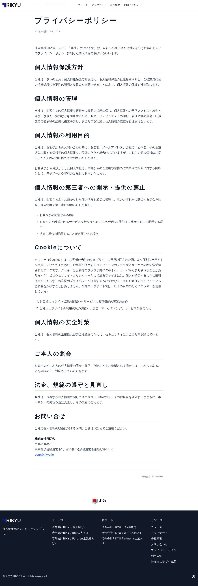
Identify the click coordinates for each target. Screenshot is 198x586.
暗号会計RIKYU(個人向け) (68, 527)
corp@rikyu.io (44, 454)
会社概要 (115, 5)
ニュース (83, 5)
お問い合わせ (131, 5)
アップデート (99, 5)
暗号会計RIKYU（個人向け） (119, 527)
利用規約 (156, 555)
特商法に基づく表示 (163, 561)
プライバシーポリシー (165, 550)
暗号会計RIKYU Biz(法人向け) (71, 532)
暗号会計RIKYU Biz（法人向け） (121, 532)
